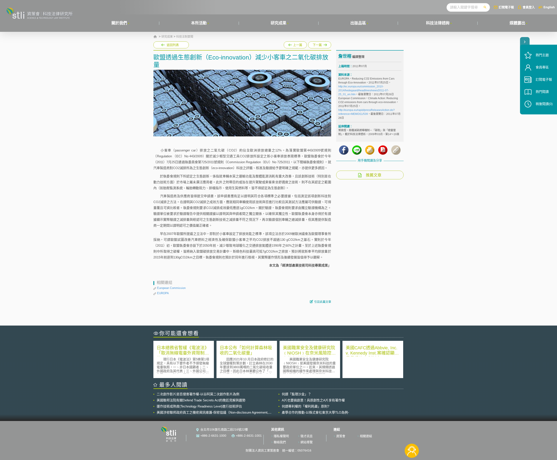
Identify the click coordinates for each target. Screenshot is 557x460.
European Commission (171, 288)
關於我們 (119, 23)
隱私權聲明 (281, 436)
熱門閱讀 (542, 91)
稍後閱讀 (544, 104)
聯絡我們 (280, 442)
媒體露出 (517, 23)
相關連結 (366, 436)
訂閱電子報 (506, 7)
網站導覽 (306, 442)
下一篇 (319, 44)
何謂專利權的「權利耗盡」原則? (305, 406)
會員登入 (529, 7)
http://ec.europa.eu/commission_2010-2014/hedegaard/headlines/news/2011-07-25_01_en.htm (363, 90)
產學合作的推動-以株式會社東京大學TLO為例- (315, 412)
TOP (411, 436)
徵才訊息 (306, 436)
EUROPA (163, 293)
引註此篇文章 (322, 301)
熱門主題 (542, 55)
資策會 (340, 436)
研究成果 (278, 23)
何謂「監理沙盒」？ (296, 394)
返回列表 (173, 45)
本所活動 (199, 23)
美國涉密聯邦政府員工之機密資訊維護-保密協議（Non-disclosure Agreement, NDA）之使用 (212, 412)
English (549, 7)
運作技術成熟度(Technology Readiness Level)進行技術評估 (199, 406)
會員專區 (542, 67)
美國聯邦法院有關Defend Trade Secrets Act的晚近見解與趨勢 (201, 400)
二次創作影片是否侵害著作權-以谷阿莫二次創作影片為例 (198, 394)
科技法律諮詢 (438, 23)
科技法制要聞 (184, 36)
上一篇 (295, 44)
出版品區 (358, 23)
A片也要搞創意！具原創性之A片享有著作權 (313, 400)
